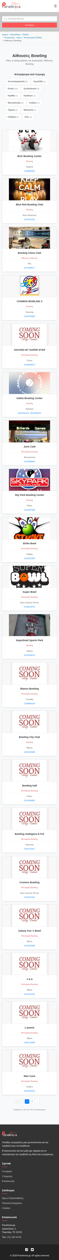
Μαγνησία (30, 110)
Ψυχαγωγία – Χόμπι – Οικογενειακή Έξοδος (23, 37)
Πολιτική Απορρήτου (12, 1203)
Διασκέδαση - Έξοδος (19, 34)
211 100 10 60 (14, 1237)
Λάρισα (13, 110)
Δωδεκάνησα (31, 88)
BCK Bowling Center (29, 156)
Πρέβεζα (13, 117)
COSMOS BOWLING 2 (29, 301)
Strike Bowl (29, 543)
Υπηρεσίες (7, 1176)
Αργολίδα (39, 81)
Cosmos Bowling (29, 882)
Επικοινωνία (8, 1181)
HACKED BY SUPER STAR (29, 349)
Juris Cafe (30, 446)
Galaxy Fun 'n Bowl (29, 930)
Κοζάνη (34, 103)
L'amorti (29, 1027)
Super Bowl (29, 592)
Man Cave (29, 1076)
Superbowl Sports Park (29, 640)
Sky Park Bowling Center (29, 495)
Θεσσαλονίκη (16, 103)
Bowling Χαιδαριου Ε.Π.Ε (29, 834)
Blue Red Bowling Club (29, 204)
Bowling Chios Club (29, 253)
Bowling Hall (29, 785)
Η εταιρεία (7, 1171)
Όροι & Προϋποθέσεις (13, 1198)
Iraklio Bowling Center (29, 398)
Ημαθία (13, 95)
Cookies (6, 1208)
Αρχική (5, 34)
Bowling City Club (29, 737)
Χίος (28, 117)
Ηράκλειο (30, 95)
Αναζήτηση (29, 25)
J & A (29, 979)
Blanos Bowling (29, 688)
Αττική (13, 88)
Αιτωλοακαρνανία (18, 81)
